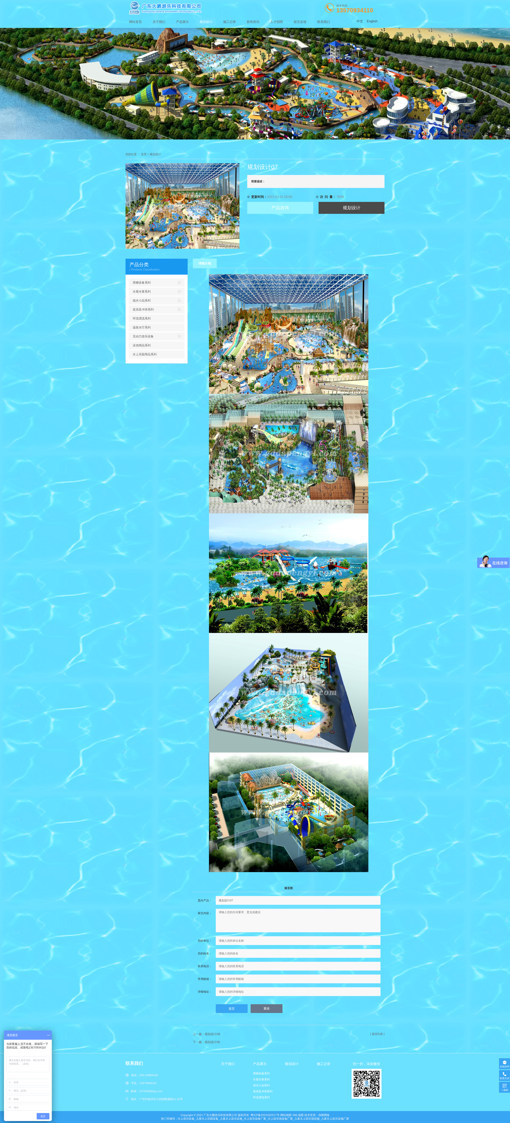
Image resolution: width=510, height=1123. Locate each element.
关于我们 (159, 22)
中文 (360, 21)
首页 (144, 154)
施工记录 (229, 22)
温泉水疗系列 (142, 327)
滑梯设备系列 (142, 282)
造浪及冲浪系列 (143, 309)
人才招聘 (276, 22)
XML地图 (298, 1115)
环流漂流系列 (142, 318)
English (372, 21)
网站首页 (135, 22)
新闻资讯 (253, 22)
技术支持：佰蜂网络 (317, 1115)
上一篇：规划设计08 (206, 1034)
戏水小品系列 (142, 300)
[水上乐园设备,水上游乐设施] (179, 8)
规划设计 (206, 22)
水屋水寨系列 (142, 291)
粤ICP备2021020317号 (265, 1115)
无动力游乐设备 (143, 336)
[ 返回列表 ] (377, 1034)
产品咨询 (280, 207)
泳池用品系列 (142, 345)
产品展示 (182, 22)
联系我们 (323, 22)
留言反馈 (300, 22)
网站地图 (285, 1115)
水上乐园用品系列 (145, 354)
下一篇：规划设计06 (206, 1042)
